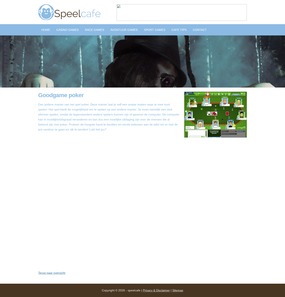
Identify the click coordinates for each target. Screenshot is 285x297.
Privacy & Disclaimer (156, 290)
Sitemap (177, 290)
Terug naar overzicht (51, 272)
